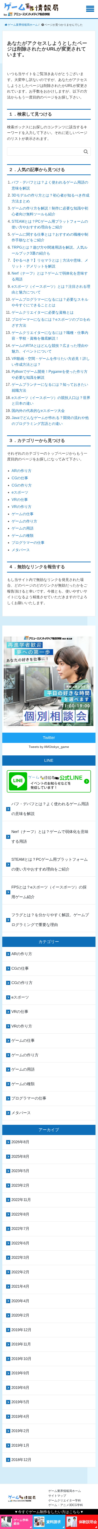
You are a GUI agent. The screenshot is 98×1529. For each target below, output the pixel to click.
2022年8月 (20, 1214)
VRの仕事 (20, 500)
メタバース (21, 550)
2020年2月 (20, 1315)
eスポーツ (20, 492)
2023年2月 (20, 1185)
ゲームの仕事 (23, 514)
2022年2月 (20, 1272)
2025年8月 (20, 1156)
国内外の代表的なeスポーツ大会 (38, 411)
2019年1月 (20, 1445)
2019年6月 (20, 1387)
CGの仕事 (20, 478)
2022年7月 (20, 1228)
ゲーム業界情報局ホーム (64, 1491)
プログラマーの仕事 (28, 543)
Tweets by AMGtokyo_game (49, 747)
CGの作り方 (22, 485)
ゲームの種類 (23, 535)
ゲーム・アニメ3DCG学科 (65, 1505)
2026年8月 (20, 1142)
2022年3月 (20, 1257)
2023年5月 (20, 1171)
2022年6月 (20, 1243)
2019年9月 (20, 1373)
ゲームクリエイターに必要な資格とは (43, 312)
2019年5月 (20, 1402)
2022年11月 (21, 1200)
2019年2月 (20, 1431)
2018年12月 (21, 1460)
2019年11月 (21, 1344)
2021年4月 (20, 1286)
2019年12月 (21, 1330)
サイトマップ (57, 1495)
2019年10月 (21, 1359)
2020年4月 (20, 1301)
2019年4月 (20, 1416)
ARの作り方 (21, 471)
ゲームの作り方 (24, 521)
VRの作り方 (21, 507)
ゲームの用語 (23, 528)
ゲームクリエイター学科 (64, 1500)
